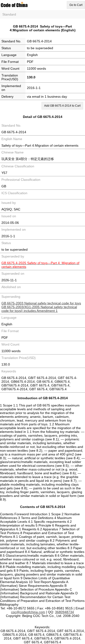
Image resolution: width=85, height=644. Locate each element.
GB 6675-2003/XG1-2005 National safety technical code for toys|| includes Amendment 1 (39, 309)
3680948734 (64, 612)
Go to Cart (75, 5)
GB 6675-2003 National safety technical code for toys (41, 303)
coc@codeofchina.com (28, 612)
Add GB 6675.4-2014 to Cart (62, 105)
